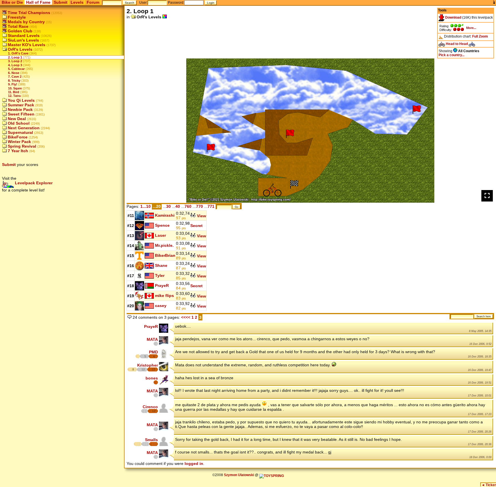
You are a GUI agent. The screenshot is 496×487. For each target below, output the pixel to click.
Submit (60, 2)
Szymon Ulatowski (239, 475)
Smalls (151, 439)
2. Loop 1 (15, 57)
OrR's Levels (19, 49)
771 (211, 206)
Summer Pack (20, 105)
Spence (162, 225)
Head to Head (457, 44)
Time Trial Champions (28, 12)
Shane (161, 265)
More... (471, 28)
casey (160, 305)
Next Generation (23, 128)
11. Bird (13, 92)
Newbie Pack (20, 109)
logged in (194, 463)
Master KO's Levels (26, 44)
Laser (160, 235)
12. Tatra (14, 95)
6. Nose (13, 73)
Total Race (17, 26)
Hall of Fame (38, 2)
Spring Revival (21, 146)
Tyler (159, 275)
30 (168, 206)
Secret (196, 225)
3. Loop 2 (15, 61)
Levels (77, 2)
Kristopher (147, 365)
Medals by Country (26, 21)
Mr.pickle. (164, 245)
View (201, 216)
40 (177, 206)
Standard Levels (23, 35)
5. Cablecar (16, 69)
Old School (18, 123)
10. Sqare (15, 88)
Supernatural (20, 132)
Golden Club (19, 31)
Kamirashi (165, 215)
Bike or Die (12, 2)
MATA (152, 339)
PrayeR (162, 285)
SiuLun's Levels (23, 40)
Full (475, 36)
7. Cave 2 (15, 76)
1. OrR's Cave (18, 53)
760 (188, 206)
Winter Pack (19, 141)
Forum (93, 2)
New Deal (16, 118)
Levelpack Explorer (33, 183)
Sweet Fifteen (20, 114)
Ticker (488, 485)
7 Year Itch (17, 150)
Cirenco (150, 406)
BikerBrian (165, 255)
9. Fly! (12, 84)
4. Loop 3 (15, 65)
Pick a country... (451, 55)
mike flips (164, 295)
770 (199, 206)
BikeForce (17, 137)
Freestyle (16, 17)
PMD (153, 352)
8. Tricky (14, 80)
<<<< (185, 317)
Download (452, 17)
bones (152, 378)
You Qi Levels (21, 100)
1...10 (145, 206)
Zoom (483, 36)
